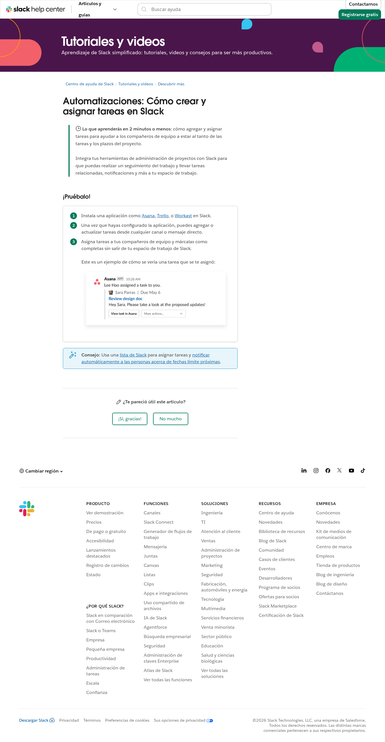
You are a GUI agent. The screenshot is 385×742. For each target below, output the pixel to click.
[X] (339, 472)
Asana (148, 216)
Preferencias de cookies (127, 720)
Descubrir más (171, 83)
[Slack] (26, 599)
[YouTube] (351, 472)
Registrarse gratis (360, 15)
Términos (92, 720)
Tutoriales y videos (135, 83)
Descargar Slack (33, 720)
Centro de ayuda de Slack (90, 83)
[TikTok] (363, 472)
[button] (129, 419)
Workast (183, 216)
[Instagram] (315, 472)
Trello (163, 216)
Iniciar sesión (278, 9)
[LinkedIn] (304, 472)
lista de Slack (133, 355)
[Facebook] (327, 472)
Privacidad (69, 720)
